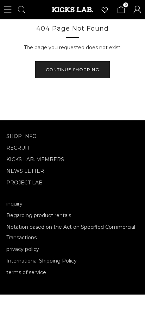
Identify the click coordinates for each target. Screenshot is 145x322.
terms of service (26, 272)
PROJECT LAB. (25, 182)
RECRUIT (18, 148)
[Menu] (7, 9)
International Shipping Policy (41, 261)
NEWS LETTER (25, 171)
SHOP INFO (21, 136)
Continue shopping (72, 69)
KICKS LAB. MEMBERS (35, 159)
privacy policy (22, 249)
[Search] (21, 9)
